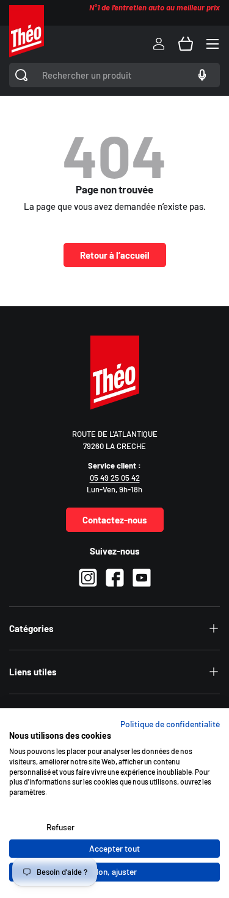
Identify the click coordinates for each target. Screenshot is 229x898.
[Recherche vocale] (201, 75)
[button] (185, 44)
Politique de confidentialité (170, 724)
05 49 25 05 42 (115, 478)
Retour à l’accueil (115, 255)
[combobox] (114, 75)
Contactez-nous (114, 519)
